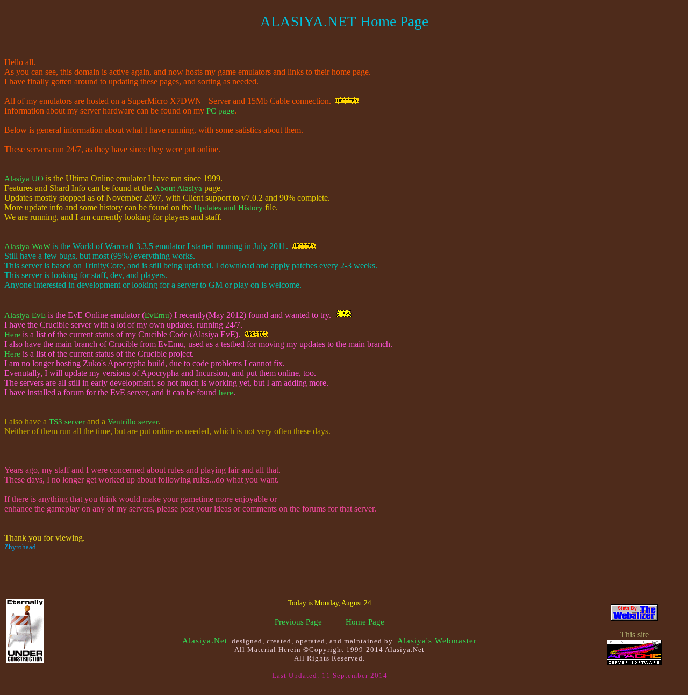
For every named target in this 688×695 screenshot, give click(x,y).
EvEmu (157, 315)
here (226, 392)
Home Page (365, 622)
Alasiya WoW (27, 246)
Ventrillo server (133, 421)
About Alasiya (178, 188)
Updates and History (228, 207)
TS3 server (67, 421)
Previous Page (298, 622)
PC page (220, 111)
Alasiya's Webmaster (437, 640)
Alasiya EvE (25, 315)
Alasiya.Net (204, 640)
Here (12, 334)
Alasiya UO (24, 178)
